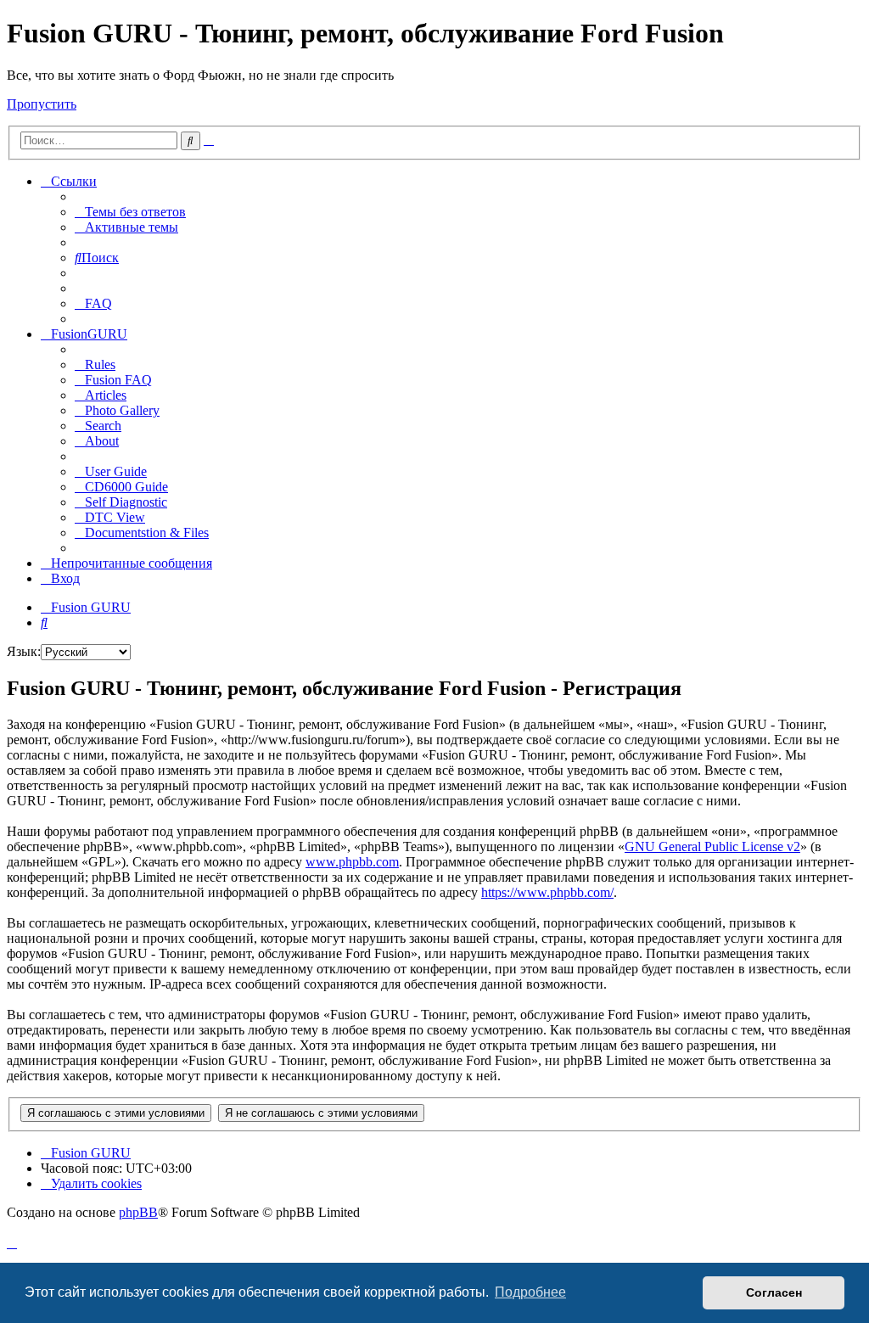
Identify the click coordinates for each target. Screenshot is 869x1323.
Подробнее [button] (530, 1292)
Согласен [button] (774, 1292)
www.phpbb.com (352, 862)
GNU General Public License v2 (712, 846)
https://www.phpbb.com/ (547, 892)
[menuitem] (130, 212)
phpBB (138, 1212)
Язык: (24, 651)
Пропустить (41, 104)
